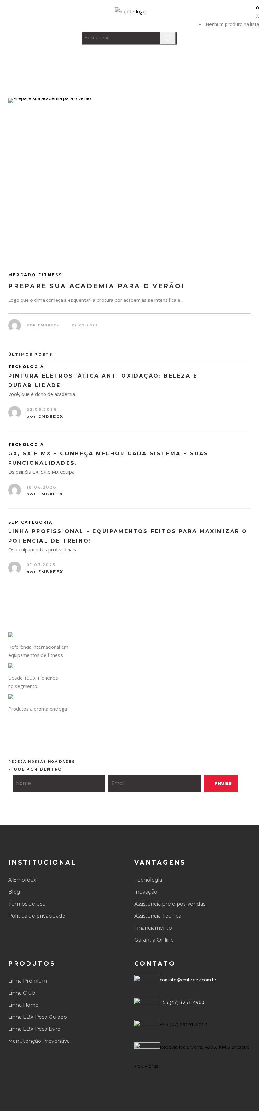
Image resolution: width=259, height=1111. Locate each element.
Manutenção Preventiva (39, 1041)
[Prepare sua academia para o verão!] (129, 179)
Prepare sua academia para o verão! (96, 286)
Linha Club (21, 993)
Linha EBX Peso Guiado (37, 1017)
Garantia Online (154, 940)
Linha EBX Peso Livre (34, 1029)
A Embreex (22, 880)
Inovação (145, 892)
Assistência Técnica (157, 916)
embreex (48, 325)
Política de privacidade (36, 916)
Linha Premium (27, 981)
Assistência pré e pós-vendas (169, 904)
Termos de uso (26, 904)
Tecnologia (148, 880)
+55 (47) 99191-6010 (183, 1024)
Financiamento (153, 928)
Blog (14, 892)
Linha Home (23, 1005)
